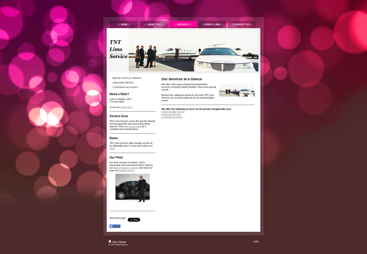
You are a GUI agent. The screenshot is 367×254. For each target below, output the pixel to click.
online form (126, 107)
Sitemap (122, 242)
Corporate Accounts (172, 117)
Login (255, 241)
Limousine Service (171, 114)
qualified (122, 170)
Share (116, 226)
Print (114, 242)
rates (112, 148)
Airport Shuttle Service (173, 111)
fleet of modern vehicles (126, 168)
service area (134, 126)
